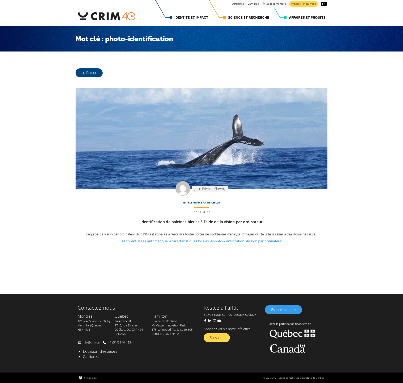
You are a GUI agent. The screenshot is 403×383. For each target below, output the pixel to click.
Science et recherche (248, 18)
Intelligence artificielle (201, 202)
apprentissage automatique (146, 241)
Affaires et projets (307, 18)
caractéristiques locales (190, 241)
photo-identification (228, 241)
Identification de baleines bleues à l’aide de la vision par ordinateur (201, 221)
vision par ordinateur (265, 241)
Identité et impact (191, 18)
